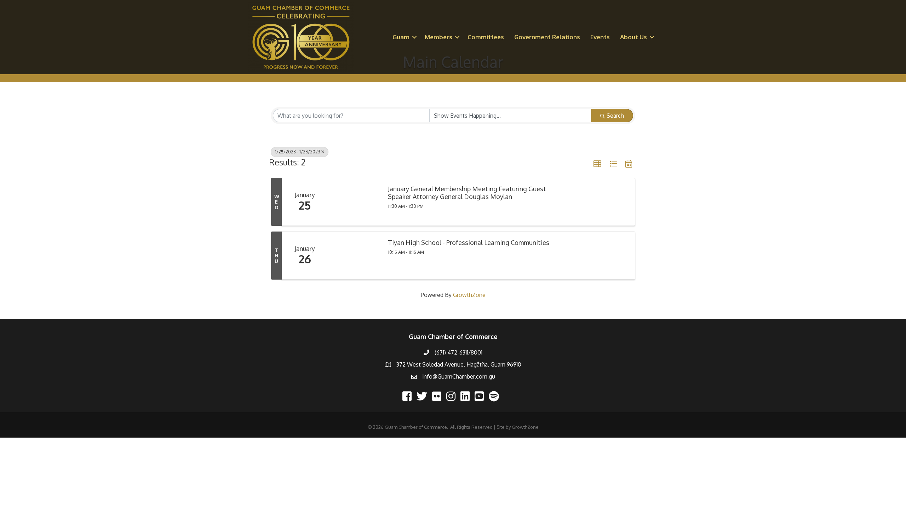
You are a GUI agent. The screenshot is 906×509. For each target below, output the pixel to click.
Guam (400, 37)
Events (600, 37)
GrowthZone (469, 294)
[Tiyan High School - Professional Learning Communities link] (354, 256)
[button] (597, 164)
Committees (486, 37)
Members (438, 37)
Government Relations (547, 37)
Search (615, 115)
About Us (633, 37)
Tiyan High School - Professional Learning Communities (468, 242)
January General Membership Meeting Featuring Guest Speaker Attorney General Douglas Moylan (467, 192)
